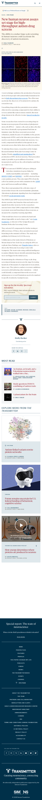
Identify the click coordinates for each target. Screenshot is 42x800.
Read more (21, 637)
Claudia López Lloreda (15, 456)
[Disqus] (21, 591)
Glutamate (19, 309)
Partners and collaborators (21, 699)
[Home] (21, 771)
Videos (21, 666)
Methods (25, 309)
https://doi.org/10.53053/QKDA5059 (21, 52)
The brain (7, 311)
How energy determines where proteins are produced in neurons (20, 551)
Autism (13, 309)
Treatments (14, 311)
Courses (21, 679)
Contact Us (21, 739)
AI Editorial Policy (21, 729)
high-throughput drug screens (17, 98)
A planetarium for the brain (24, 395)
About (21, 693)
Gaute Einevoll (12, 556)
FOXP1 (9, 176)
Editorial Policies (21, 725)
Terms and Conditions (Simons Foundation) (21, 722)
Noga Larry (17, 378)
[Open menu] (39, 3)
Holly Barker (8, 43)
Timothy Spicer (27, 245)
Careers (21, 716)
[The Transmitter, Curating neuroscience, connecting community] (11, 3)
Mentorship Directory (21, 709)
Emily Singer (19, 397)
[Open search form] (35, 3)
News (3, 15)
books (21, 673)
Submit (33, 297)
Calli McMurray (13, 508)
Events (21, 676)
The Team (21, 696)
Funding (7, 494)
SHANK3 (18, 176)
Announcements (21, 712)
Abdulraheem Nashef (22, 378)
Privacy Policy (21, 732)
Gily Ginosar (30, 376)
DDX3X (4, 176)
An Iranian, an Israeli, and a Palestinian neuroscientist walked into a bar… (24, 371)
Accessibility (21, 735)
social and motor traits (17, 196)
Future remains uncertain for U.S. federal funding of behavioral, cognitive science (20, 501)
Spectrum (10, 15)
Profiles (21, 656)
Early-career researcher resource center (21, 706)
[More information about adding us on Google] (28, 10)
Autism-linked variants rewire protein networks (19, 451)
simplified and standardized (23, 154)
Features (21, 653)
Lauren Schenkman (22, 389)
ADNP (37, 181)
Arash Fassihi (20, 376)
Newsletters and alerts (21, 703)
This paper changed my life (21, 660)
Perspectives (21, 650)
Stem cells (32, 309)
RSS (21, 719)
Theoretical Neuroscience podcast (16, 545)
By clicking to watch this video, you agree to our (20, 537)
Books (21, 669)
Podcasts (21, 663)
